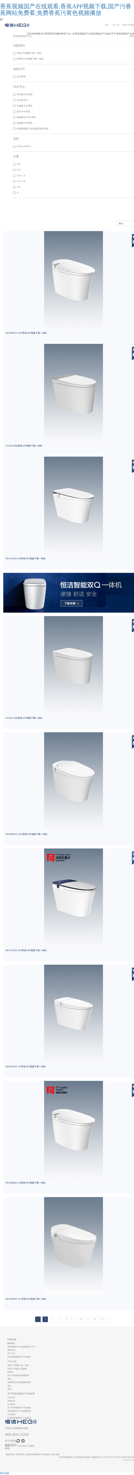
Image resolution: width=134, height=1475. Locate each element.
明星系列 (52, 33)
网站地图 (55, 1454)
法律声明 (20, 1454)
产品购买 (106, 33)
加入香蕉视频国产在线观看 (19, 1407)
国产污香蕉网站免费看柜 (18, 1375)
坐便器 (10, 1372)
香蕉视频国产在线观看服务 (88, 33)
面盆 (9, 1389)
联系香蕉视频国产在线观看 (19, 1357)
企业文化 (11, 1397)
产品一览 (70, 33)
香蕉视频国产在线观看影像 (19, 1411)
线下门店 (11, 1353)
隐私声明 (10, 1454)
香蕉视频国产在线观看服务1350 (21, 1347)
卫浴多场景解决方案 (37, 33)
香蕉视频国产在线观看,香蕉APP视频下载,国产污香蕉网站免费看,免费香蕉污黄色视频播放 (65, 9)
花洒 (9, 1379)
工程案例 (11, 1414)
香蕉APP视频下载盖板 (17, 1369)
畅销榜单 (61, 33)
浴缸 (9, 1386)
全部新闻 (11, 1404)
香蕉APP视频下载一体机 (18, 1365)
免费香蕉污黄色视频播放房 (19, 1382)
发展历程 (11, 1401)
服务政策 (11, 1350)
